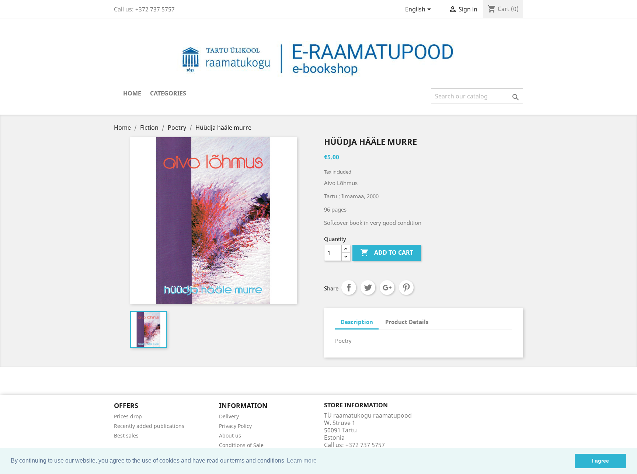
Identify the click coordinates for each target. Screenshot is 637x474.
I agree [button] (600, 461)
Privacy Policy (235, 425)
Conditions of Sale (241, 445)
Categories (168, 93)
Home (132, 93)
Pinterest (406, 287)
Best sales (126, 435)
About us (230, 435)
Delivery (229, 416)
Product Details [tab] (406, 321)
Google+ (387, 287)
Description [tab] (357, 321)
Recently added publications (149, 425)
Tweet (368, 287)
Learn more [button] (302, 460)
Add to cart (386, 252)
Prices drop (128, 416)
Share (348, 287)
